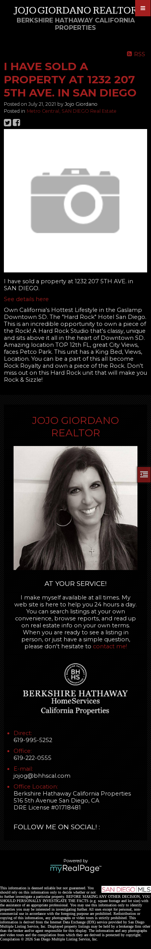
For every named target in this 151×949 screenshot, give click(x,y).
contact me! (110, 646)
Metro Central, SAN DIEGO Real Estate (72, 111)
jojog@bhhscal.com (42, 775)
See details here (26, 299)
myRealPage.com (76, 868)
